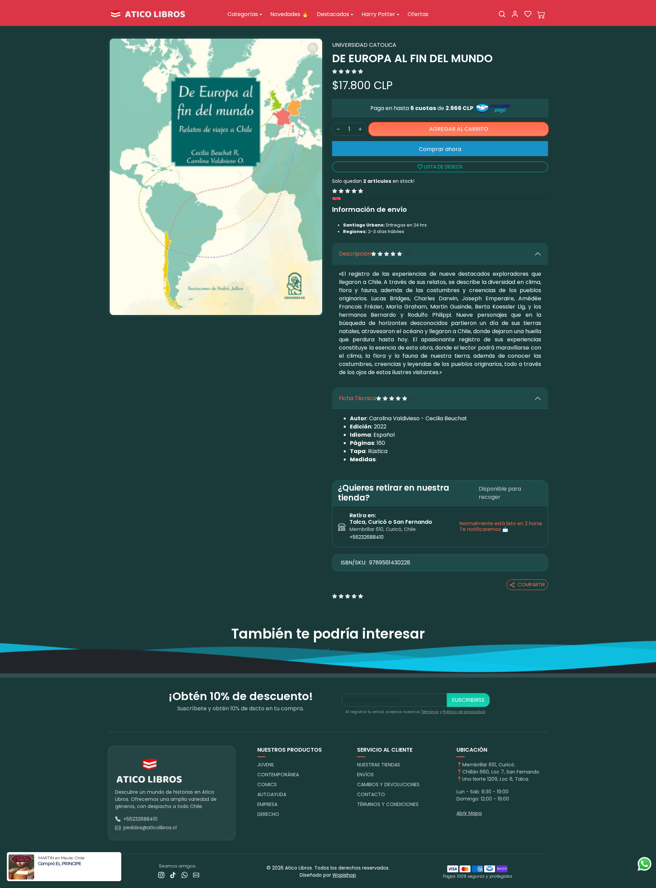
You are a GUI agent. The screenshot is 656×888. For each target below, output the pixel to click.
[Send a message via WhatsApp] (645, 864)
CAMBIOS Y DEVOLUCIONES (388, 784)
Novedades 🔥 (289, 14)
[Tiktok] (173, 875)
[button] (501, 14)
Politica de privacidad (464, 711)
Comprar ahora (440, 149)
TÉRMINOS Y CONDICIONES (388, 804)
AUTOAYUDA (271, 794)
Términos (430, 711)
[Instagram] (161, 875)
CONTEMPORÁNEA (278, 774)
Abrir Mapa (469, 813)
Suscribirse (468, 700)
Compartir (531, 584)
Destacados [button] (333, 14)
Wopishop (344, 875)
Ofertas (418, 14)
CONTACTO (371, 794)
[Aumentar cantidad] (360, 129)
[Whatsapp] (184, 875)
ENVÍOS (365, 774)
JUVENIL (265, 764)
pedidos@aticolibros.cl (150, 827)
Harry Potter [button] (378, 14)
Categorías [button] (243, 14)
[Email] (196, 875)
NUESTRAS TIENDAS (378, 764)
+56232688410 (367, 537)
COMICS (267, 784)
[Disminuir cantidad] (338, 129)
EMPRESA (267, 804)
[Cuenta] (514, 14)
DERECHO (268, 814)
